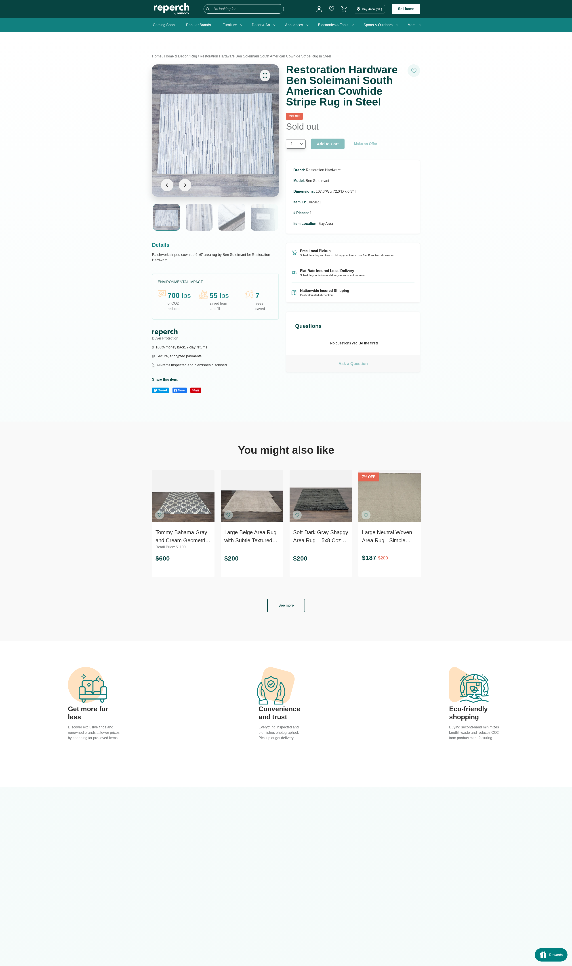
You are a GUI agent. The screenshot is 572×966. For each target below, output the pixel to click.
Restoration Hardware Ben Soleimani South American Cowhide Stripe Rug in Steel (265, 56)
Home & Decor (176, 56)
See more (286, 605)
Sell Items (406, 9)
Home (157, 56)
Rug (193, 56)
